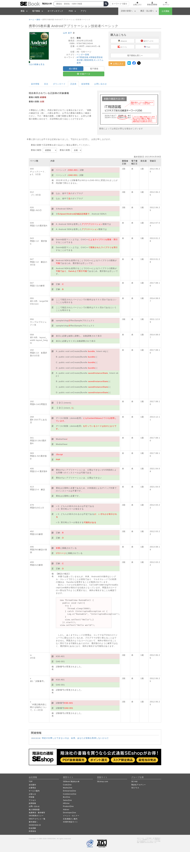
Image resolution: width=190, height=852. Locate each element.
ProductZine (68, 806)
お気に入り (118, 64)
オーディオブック (55, 11)
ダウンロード (59, 84)
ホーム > (32, 20)
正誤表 (73, 84)
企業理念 (32, 788)
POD (71, 11)
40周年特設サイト (70, 822)
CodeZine (67, 785)
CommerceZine (69, 794)
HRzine (66, 803)
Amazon (123, 41)
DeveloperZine (69, 813)
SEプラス (135, 788)
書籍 (22, 11)
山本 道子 (67, 33)
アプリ (83, 11)
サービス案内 (34, 791)
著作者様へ (33, 822)
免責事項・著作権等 (37, 813)
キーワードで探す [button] (119, 4)
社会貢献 (32, 828)
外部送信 (32, 831)
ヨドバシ (123, 47)
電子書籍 (36, 11)
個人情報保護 (34, 810)
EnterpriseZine (69, 791)
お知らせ (32, 794)
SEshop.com (102, 782)
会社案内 (32, 785)
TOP (31, 782)
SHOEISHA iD (35, 825)
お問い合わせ (100, 84)
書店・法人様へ (147, 11)
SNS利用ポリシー (36, 816)
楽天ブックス (148, 41)
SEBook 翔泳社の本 (71, 782)
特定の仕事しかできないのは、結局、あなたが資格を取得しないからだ (70, 738)
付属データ (84, 74)
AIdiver (66, 810)
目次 (46, 84)
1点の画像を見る (37, 64)
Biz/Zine (66, 797)
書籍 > (39, 20)
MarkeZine (67, 788)
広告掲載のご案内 (70, 819)
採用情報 (32, 803)
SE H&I (134, 782)
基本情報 (35, 84)
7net (148, 47)
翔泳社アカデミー (138, 785)
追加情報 (85, 84)
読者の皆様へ (127, 11)
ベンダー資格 (83, 54)
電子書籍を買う (134, 55)
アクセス (32, 800)
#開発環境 (88, 60)
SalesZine (67, 800)
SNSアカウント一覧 (37, 819)
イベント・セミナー (71, 816)
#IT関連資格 (82, 57)
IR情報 (31, 797)
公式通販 (165, 11)
